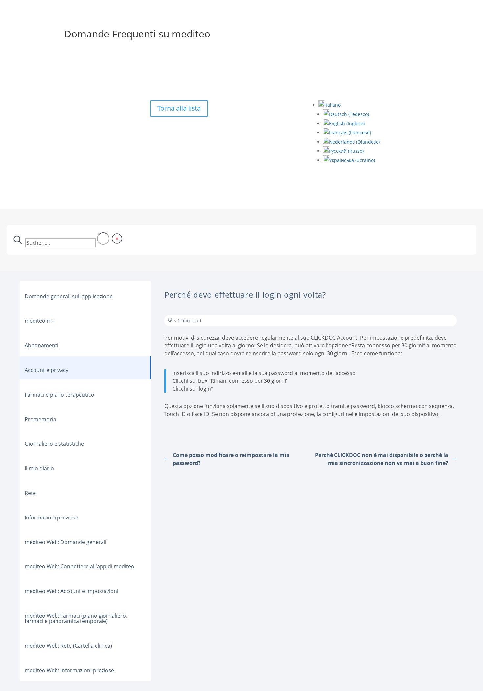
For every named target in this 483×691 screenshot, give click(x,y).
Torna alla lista (179, 108)
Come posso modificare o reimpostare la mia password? (231, 459)
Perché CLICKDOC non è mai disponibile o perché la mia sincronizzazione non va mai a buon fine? (381, 459)
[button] (329, 105)
